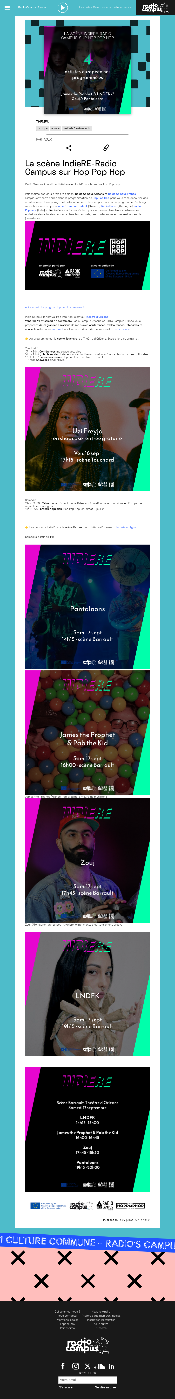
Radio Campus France (122, 194)
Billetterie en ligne (125, 527)
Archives (101, 1328)
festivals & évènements (76, 128)
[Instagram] (75, 1366)
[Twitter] (87, 1366)
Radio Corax (109, 206)
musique (43, 128)
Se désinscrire (105, 1387)
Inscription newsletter (101, 1320)
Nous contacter (67, 1316)
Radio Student (78, 206)
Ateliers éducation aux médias (101, 1316)
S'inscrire (66, 1387)
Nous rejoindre (101, 1312)
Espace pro (67, 1324)
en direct (57, 329)
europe (55, 128)
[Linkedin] (111, 1366)
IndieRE (62, 206)
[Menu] (7, 7)
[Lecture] (63, 8)
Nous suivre (101, 1324)
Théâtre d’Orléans (96, 317)
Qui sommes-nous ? (67, 1312)
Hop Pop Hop (101, 198)
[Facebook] (63, 1366)
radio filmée (122, 329)
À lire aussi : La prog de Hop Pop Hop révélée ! (54, 307)
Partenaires (67, 1328)
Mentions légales (67, 1320)
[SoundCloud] (99, 1366)
